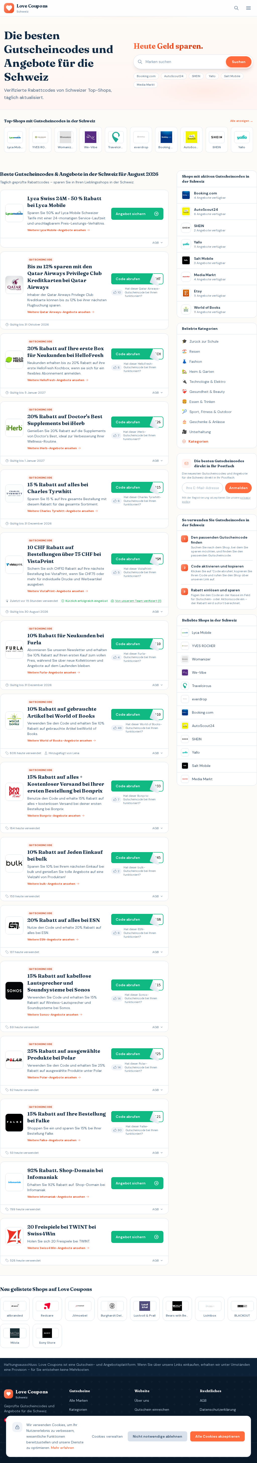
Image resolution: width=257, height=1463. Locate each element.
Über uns (142, 1400)
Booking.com (146, 76)
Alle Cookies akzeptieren (217, 1436)
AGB (203, 1400)
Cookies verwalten (107, 1436)
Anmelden (238, 488)
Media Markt (146, 85)
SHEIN (196, 76)
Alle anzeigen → (241, 121)
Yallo (212, 76)
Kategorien (78, 1409)
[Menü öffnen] (248, 8)
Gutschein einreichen (152, 1409)
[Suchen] (236, 8)
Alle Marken (78, 1400)
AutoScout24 (173, 76)
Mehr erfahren (62, 1447)
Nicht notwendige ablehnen (157, 1436)
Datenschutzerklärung (218, 1409)
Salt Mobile (232, 76)
